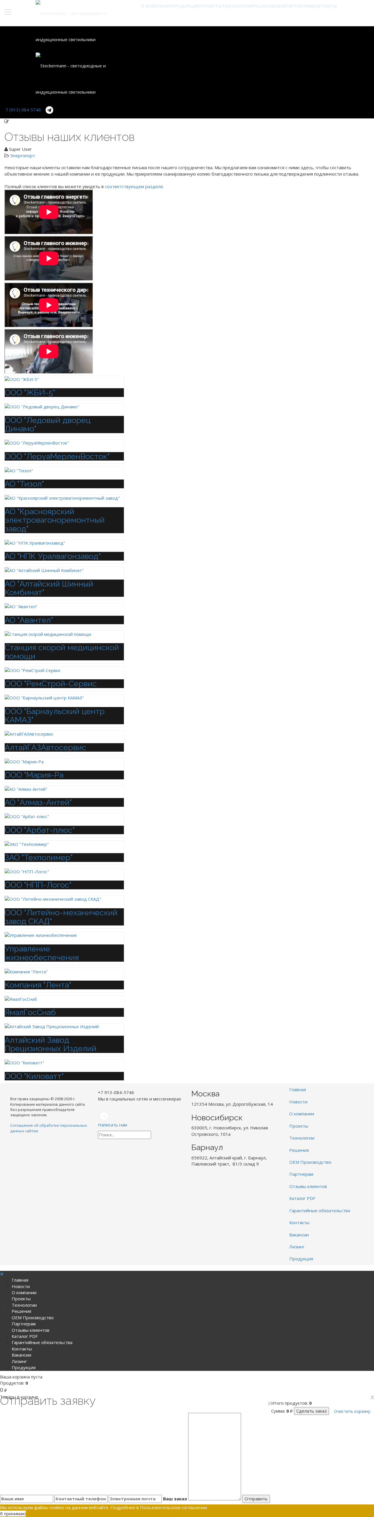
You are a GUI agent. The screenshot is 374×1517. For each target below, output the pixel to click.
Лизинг (296, 1247)
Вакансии (299, 1235)
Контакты (325, 6)
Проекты (211, 6)
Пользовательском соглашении (173, 1507)
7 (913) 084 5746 (23, 110)
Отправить (256, 1499)
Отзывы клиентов (308, 1186)
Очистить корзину (352, 1411)
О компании (156, 6)
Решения (263, 6)
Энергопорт (22, 155)
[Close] (2, 1274)
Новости (298, 1102)
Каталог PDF (302, 1198)
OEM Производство (310, 1162)
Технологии (237, 6)
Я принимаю (13, 1513)
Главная (297, 1089)
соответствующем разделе (134, 186)
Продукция (186, 6)
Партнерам (299, 6)
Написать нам (112, 1125)
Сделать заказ (311, 1411)
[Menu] (16, 13)
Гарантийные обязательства (319, 1210)
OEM (280, 6)
